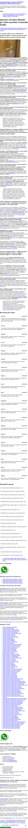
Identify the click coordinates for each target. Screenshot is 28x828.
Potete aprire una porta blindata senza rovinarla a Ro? (13, 494)
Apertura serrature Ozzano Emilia (10, 641)
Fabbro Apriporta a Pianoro (8, 667)
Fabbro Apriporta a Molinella (9, 665)
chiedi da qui (10, 759)
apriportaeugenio (3, 28)
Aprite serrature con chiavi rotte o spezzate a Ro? (12, 555)
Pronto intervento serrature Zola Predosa (11, 727)
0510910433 (15, 617)
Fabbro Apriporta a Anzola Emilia (10, 651)
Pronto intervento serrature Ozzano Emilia (12, 719)
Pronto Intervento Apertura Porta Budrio (11, 680)
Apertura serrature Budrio (8, 628)
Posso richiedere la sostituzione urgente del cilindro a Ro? (14, 540)
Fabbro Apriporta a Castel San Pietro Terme (12, 657)
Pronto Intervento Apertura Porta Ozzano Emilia (13, 693)
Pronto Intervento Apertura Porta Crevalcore (12, 687)
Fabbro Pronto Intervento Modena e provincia (12, 581)
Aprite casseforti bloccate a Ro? (8, 530)
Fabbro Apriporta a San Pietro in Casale (11, 671)
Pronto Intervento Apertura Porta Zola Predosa (13, 703)
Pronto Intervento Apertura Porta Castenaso (12, 686)
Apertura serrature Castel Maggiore (10, 632)
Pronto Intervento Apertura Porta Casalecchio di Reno (14, 682)
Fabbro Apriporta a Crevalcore (9, 660)
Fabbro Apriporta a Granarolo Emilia (11, 661)
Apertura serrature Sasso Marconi (10, 648)
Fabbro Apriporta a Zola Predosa (10, 675)
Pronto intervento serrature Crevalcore (11, 713)
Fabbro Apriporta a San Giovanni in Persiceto (12, 668)
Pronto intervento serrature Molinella (10, 718)
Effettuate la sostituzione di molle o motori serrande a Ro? (14, 526)
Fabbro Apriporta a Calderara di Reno (11, 654)
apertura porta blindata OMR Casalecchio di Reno (14, 558)
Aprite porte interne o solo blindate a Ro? (11, 509)
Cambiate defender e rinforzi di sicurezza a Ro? (12, 551)
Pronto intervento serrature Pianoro (10, 720)
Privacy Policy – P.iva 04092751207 (10, 825)
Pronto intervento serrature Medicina (10, 716)
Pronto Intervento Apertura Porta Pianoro (11, 694)
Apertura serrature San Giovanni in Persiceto (12, 644)
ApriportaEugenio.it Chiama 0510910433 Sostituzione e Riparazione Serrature (11, 2)
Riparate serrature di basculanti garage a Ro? (11, 533)
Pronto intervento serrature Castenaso (11, 712)
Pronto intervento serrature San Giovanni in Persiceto (14, 721)
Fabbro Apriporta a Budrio (8, 652)
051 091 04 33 (12, 65)
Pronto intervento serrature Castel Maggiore (12, 709)
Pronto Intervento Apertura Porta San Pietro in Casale (14, 699)
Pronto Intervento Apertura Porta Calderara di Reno (14, 681)
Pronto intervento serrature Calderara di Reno (12, 707)
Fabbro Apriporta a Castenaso (9, 659)
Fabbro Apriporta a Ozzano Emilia (10, 666)
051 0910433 (12, 757)
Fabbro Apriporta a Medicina (9, 664)
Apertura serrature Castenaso (9, 634)
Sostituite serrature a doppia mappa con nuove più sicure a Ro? (14, 505)
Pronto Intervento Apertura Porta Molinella (12, 692)
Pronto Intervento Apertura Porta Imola (11, 689)
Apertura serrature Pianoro (8, 643)
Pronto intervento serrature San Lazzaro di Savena (13, 723)
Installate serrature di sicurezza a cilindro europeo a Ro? (14, 501)
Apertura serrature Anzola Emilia (10, 627)
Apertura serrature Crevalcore (9, 635)
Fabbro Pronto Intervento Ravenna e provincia (13, 582)
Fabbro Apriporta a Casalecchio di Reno (11, 655)
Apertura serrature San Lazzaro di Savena (12, 645)
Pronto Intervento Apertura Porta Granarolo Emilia (13, 688)
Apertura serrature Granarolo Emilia (10, 637)
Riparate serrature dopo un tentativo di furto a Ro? (12, 498)
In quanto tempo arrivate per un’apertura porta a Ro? (13, 491)
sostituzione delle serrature (11, 209)
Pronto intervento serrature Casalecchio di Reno (13, 708)
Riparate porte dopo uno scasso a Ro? (10, 543)
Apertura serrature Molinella (9, 640)
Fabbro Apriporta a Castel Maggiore (10, 656)
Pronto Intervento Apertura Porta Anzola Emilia (13, 678)
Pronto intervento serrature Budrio (10, 705)
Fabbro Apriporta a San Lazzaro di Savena (12, 670)
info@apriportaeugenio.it (11, 760)
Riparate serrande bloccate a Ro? (9, 523)
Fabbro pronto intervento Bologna (10, 677)
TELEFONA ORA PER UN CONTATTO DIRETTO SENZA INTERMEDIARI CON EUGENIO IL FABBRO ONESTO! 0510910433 (14, 15)
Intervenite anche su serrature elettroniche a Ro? (12, 537)
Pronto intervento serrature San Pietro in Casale (13, 724)
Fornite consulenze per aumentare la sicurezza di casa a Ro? (13, 548)
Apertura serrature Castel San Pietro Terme (12, 633)
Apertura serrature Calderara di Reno (11, 629)
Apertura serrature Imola (8, 638)
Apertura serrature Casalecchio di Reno (11, 630)
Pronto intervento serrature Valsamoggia (11, 726)
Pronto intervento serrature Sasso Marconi (12, 725)
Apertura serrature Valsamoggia (9, 649)
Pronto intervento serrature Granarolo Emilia (12, 714)
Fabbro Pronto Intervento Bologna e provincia (17, 28)
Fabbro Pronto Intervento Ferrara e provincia (12, 580)
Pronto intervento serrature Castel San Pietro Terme (14, 710)
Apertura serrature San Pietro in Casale (11, 646)
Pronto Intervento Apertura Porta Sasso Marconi (13, 700)
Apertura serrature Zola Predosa (9, 650)
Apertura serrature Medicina (9, 639)
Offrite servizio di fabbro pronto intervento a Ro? (12, 487)
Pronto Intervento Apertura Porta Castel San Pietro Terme (15, 684)
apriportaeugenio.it (4, 588)
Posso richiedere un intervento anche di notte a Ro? (13, 516)
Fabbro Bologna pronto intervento (10, 676)
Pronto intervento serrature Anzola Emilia (11, 704)
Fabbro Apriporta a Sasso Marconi (10, 672)
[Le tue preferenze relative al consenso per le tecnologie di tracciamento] (25, 825)
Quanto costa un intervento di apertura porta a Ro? (13, 519)
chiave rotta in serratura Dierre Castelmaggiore (12, 215)
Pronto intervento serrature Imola (10, 715)
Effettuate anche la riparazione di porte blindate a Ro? (13, 513)
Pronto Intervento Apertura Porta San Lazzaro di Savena (15, 698)
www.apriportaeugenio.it (12, 761)
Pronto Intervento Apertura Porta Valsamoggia (12, 702)
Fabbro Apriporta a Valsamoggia (10, 673)
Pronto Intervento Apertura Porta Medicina (12, 691)
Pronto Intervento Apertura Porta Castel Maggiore (13, 683)
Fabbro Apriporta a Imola (8, 662)
